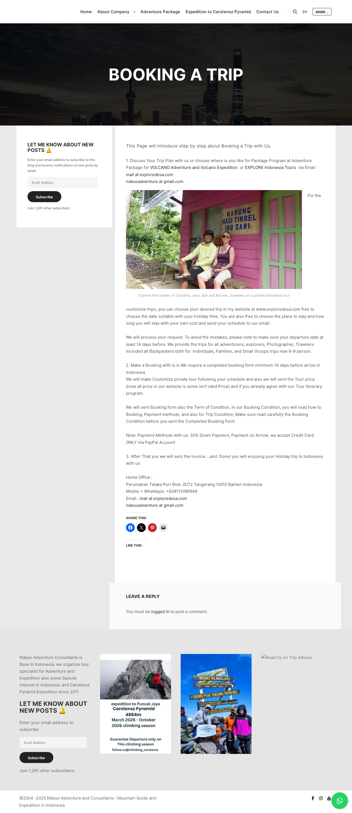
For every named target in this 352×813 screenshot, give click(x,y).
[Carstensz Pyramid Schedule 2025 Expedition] (135, 752)
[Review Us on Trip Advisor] (287, 657)
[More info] (305, 11)
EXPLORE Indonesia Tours (270, 167)
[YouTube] (329, 798)
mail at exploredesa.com (149, 174)
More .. (322, 12)
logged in (160, 611)
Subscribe (44, 197)
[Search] (295, 11)
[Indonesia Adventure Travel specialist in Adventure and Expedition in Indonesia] (44, 11)
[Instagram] (320, 798)
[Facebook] (312, 798)
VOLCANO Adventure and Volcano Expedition (194, 167)
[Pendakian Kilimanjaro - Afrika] (216, 752)
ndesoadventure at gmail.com (154, 181)
